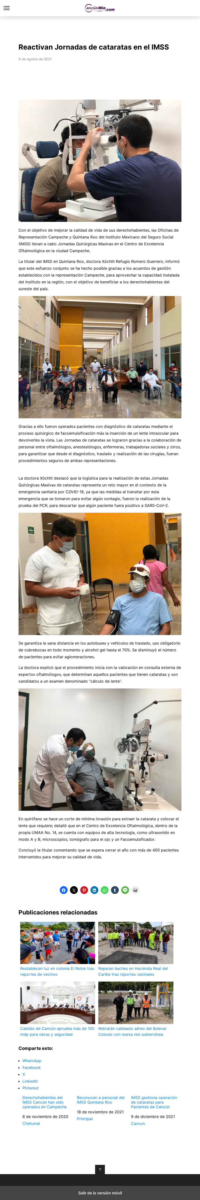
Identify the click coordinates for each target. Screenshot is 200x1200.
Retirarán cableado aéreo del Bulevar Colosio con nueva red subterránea (132, 1031)
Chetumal (31, 1123)
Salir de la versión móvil (100, 1192)
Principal (85, 1118)
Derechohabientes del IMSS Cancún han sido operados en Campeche (44, 1102)
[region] (100, 28)
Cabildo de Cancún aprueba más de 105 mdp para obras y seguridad (57, 1031)
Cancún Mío (100, 8)
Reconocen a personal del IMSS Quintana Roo (101, 1100)
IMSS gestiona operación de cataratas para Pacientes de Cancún (154, 1102)
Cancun (138, 1123)
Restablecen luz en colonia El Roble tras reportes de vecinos (57, 971)
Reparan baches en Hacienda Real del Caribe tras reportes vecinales (133, 971)
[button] (64, 890)
